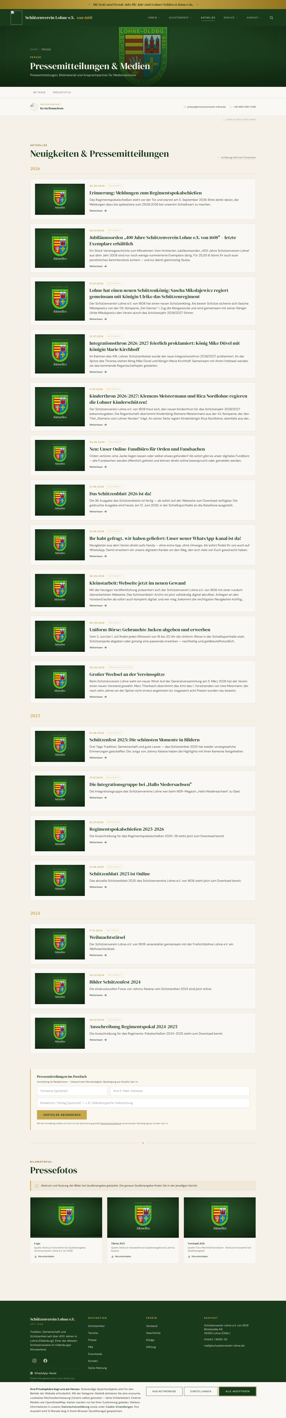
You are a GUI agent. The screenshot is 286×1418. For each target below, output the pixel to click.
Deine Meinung (97, 1368)
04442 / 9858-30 (215, 1339)
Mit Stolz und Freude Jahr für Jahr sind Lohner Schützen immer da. (143, 4)
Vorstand (151, 1326)
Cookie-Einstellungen (119, 1406)
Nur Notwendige (164, 1391)
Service (229, 17)
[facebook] (45, 1360)
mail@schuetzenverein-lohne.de (224, 1345)
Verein (152, 17)
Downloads (95, 1354)
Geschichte (153, 1333)
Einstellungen (200, 1391)
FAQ (90, 1347)
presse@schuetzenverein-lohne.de (206, 106)
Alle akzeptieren (237, 1391)
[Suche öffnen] (271, 18)
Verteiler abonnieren (62, 1115)
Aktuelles (208, 17)
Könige (150, 1340)
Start (34, 49)
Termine (93, 1333)
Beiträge (39, 92)
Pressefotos (62, 92)
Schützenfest (179, 17)
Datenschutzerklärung (110, 1123)
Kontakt (253, 17)
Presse (92, 1340)
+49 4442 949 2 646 (244, 106)
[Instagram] (34, 1360)
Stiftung (151, 1347)
